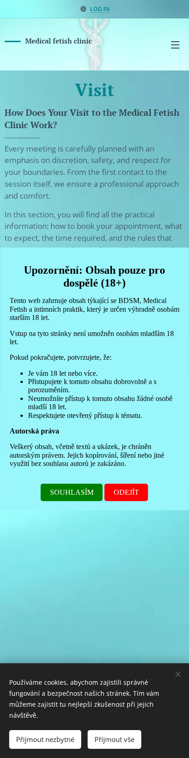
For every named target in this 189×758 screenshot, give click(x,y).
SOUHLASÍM (72, 492)
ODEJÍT (126, 492)
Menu (175, 44)
